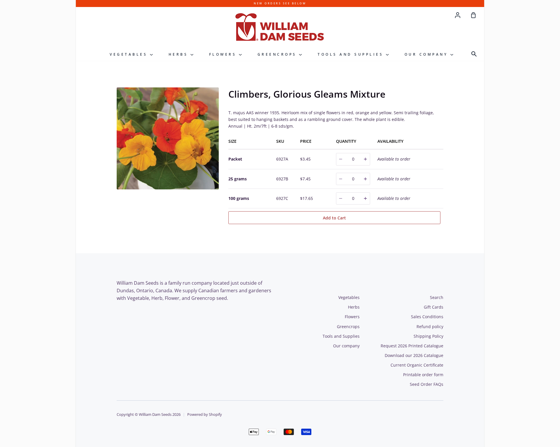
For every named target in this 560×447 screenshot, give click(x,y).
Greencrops (278, 54)
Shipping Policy (428, 336)
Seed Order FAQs (426, 384)
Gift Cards (433, 307)
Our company (427, 54)
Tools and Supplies (352, 54)
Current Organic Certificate (417, 365)
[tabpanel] (168, 138)
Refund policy (429, 326)
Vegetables (130, 54)
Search (436, 297)
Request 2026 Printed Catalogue (412, 346)
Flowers (224, 54)
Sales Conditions (427, 316)
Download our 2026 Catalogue (414, 355)
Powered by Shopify (204, 414)
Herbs (179, 54)
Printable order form (423, 374)
